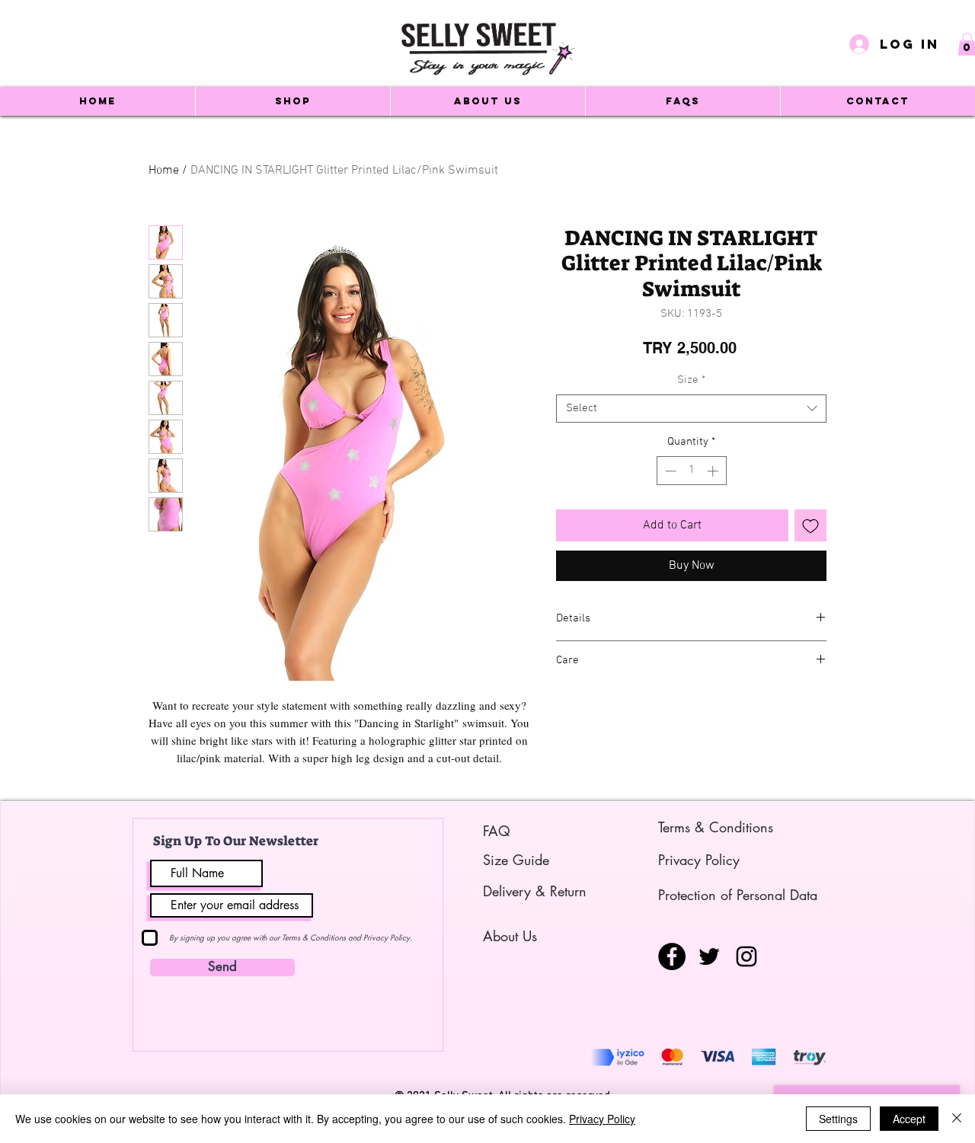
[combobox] (691, 408)
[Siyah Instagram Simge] (746, 956)
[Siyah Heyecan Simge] (709, 956)
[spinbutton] (691, 471)
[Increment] (714, 471)
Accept (909, 1118)
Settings (838, 1118)
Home (164, 170)
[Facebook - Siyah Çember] (672, 956)
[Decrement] (669, 471)
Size (691, 380)
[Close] (957, 1118)
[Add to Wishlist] (810, 525)
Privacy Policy (602, 1118)
